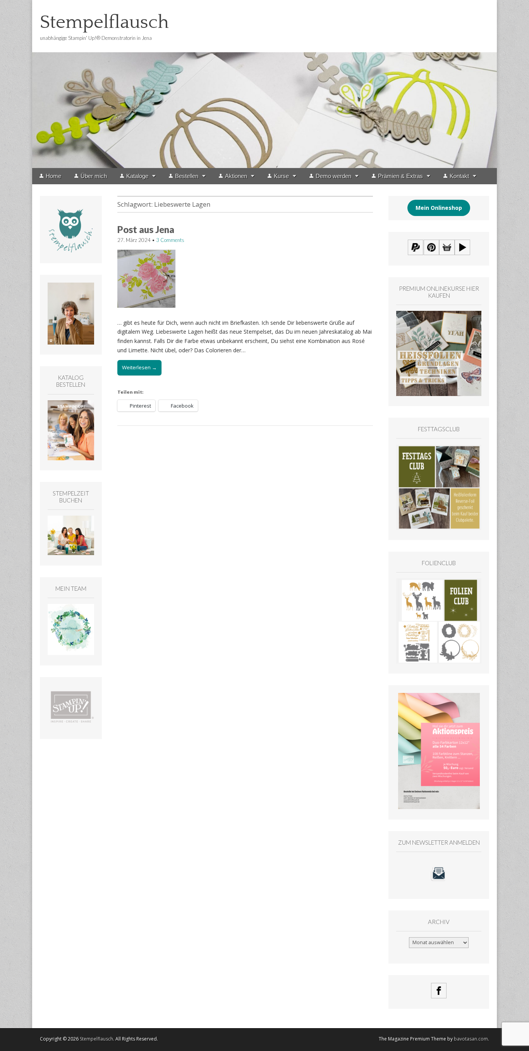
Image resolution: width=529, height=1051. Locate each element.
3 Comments (170, 240)
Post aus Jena (145, 229)
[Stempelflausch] (264, 84)
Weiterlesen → (139, 367)
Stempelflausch (104, 22)
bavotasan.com (471, 1039)
